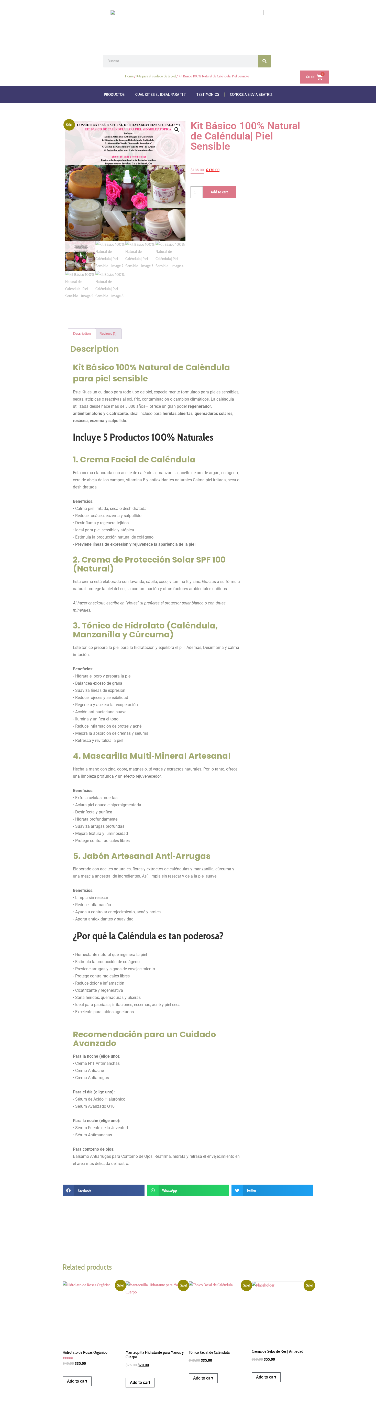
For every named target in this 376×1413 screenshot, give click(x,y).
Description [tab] (82, 333)
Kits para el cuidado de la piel (156, 76)
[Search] (264, 61)
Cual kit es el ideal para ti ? (160, 94)
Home (129, 76)
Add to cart (219, 192)
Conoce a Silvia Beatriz (251, 94)
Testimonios (207, 94)
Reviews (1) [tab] (108, 333)
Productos (114, 94)
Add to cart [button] (77, 1381)
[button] (176, 129)
